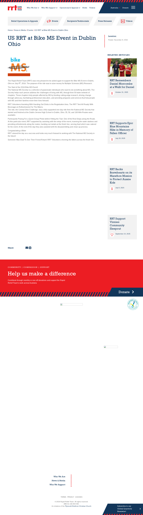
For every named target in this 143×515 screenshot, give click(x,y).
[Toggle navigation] (133, 7)
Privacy (70, 497)
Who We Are (32, 8)
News (84, 8)
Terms (63, 497)
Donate (125, 8)
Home (10, 30)
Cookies (78, 497)
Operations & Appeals (69, 8)
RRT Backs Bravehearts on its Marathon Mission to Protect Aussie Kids (121, 176)
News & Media (20, 30)
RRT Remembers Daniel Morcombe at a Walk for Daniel (122, 84)
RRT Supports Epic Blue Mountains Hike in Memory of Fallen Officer (121, 128)
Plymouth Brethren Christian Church (78, 506)
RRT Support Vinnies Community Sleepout (117, 223)
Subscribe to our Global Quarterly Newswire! (124, 508)
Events (30, 30)
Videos (92, 8)
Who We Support (48, 8)
